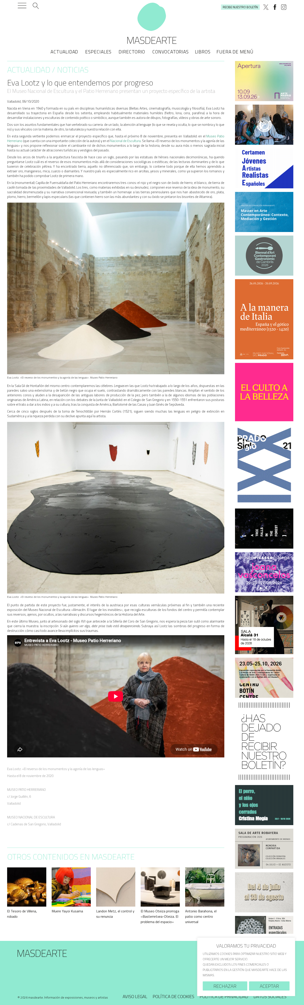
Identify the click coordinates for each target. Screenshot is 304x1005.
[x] (266, 7)
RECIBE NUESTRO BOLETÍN (240, 7)
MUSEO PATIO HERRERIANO (26, 789)
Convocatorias (170, 51)
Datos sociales (269, 996)
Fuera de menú (235, 51)
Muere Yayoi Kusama (67, 911)
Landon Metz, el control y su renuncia (115, 913)
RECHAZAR (224, 986)
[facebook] (275, 7)
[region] (246, 967)
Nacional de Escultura (125, 140)
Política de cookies (173, 996)
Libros (203, 51)
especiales (98, 51)
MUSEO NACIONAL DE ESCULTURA (31, 817)
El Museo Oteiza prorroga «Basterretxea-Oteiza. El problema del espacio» (160, 916)
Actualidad (64, 51)
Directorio (132, 51)
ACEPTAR (269, 986)
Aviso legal (135, 996)
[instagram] (283, 7)
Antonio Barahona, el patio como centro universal (201, 916)
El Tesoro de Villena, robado (22, 913)
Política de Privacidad (224, 996)
